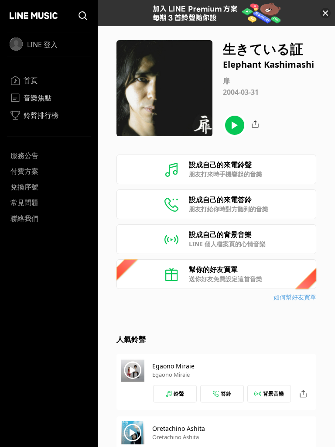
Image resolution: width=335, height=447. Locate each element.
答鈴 (226, 393)
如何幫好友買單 (294, 297)
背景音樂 (273, 393)
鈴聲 (179, 393)
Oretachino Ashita (178, 428)
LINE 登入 (42, 44)
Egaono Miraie (173, 366)
